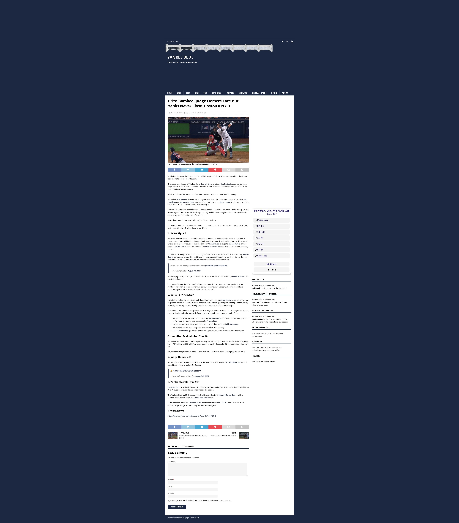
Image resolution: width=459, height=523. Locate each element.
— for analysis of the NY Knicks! (269, 288)
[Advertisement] (229, 19)
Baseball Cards (259, 93)
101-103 (261, 226)
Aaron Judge (225, 202)
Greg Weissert (174, 387)
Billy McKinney (232, 324)
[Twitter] (283, 41)
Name (170, 479)
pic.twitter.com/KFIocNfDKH (216, 265)
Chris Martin (222, 403)
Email (170, 486)
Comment (172, 461)
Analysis (243, 93)
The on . (263, 362)
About (285, 93)
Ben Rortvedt (226, 184)
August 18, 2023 (194, 271)
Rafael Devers (234, 244)
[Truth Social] (287, 41)
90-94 (260, 243)
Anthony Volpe (215, 318)
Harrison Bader (195, 403)
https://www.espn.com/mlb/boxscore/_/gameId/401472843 (192, 416)
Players (230, 93)
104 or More (262, 220)
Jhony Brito (206, 184)
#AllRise (176, 371)
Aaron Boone (225, 300)
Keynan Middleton (187, 202)
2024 (197, 93)
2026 (179, 93)
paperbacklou (191, 113)
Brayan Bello (182, 199)
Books (274, 93)
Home (169, 93)
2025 (188, 93)
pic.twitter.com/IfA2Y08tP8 (190, 371)
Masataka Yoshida (212, 246)
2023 (205, 93)
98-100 (261, 232)
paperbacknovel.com (261, 319)
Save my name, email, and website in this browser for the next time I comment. (201, 500)
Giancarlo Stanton (180, 331)
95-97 (260, 237)
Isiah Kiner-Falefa (201, 397)
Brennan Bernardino (227, 395)
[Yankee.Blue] (219, 51)
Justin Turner (180, 246)
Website (171, 493)
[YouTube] (292, 41)
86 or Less (262, 255)
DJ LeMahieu (212, 321)
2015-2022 (216, 93)
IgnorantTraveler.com (261, 302)
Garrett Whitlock (233, 362)
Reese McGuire (238, 276)
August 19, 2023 (176, 113)
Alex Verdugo (213, 244)
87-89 (260, 249)
